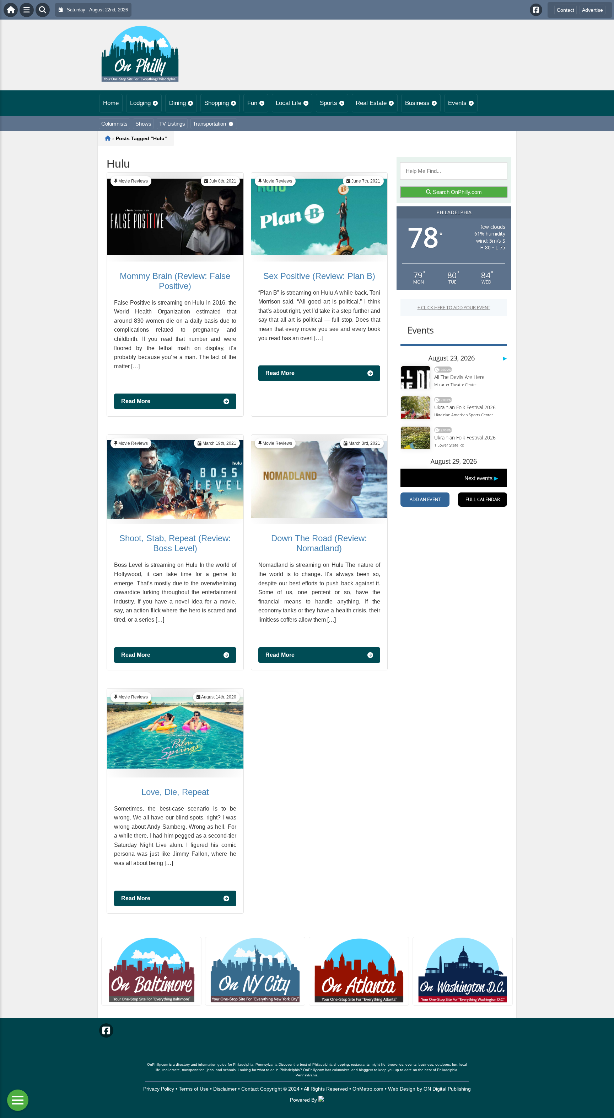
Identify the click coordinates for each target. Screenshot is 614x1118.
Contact (565, 10)
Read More (135, 401)
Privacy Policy (158, 1089)
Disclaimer (225, 1089)
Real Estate (371, 103)
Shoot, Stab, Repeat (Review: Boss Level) (175, 543)
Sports (328, 103)
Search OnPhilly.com (456, 192)
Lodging (140, 103)
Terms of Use (194, 1089)
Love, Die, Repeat (175, 792)
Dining (177, 103)
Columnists (114, 124)
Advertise (592, 10)
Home (111, 103)
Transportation (209, 124)
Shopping (216, 103)
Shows (143, 124)
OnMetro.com (367, 1089)
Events (457, 103)
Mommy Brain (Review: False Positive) (175, 281)
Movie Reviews (133, 181)
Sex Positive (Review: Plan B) (319, 276)
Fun (252, 103)
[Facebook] (536, 10)
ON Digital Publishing (447, 1089)
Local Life (288, 103)
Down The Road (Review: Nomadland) (319, 543)
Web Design (401, 1089)
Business (417, 103)
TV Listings (172, 124)
